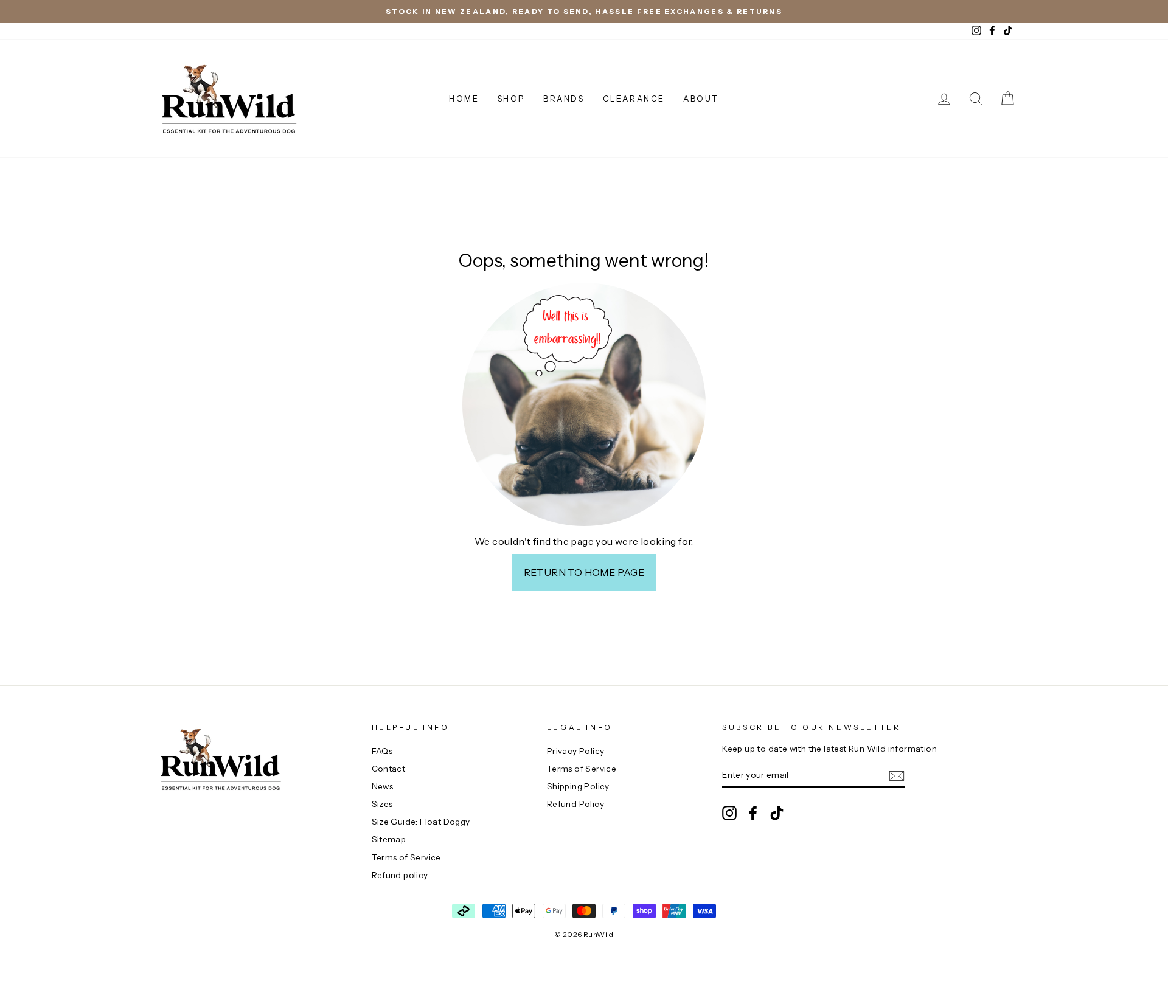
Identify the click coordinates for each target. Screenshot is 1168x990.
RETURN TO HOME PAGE (584, 572)
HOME (464, 98)
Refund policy (400, 875)
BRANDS (564, 98)
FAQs (382, 751)
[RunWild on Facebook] (753, 813)
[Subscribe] (897, 776)
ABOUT (701, 98)
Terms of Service (406, 857)
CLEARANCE (634, 98)
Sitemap (389, 839)
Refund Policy (575, 804)
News (383, 786)
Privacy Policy (576, 751)
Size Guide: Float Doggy (421, 821)
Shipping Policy (578, 786)
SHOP (511, 98)
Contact (389, 769)
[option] (584, 11)
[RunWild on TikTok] (777, 813)
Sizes (382, 804)
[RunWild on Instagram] (729, 813)
